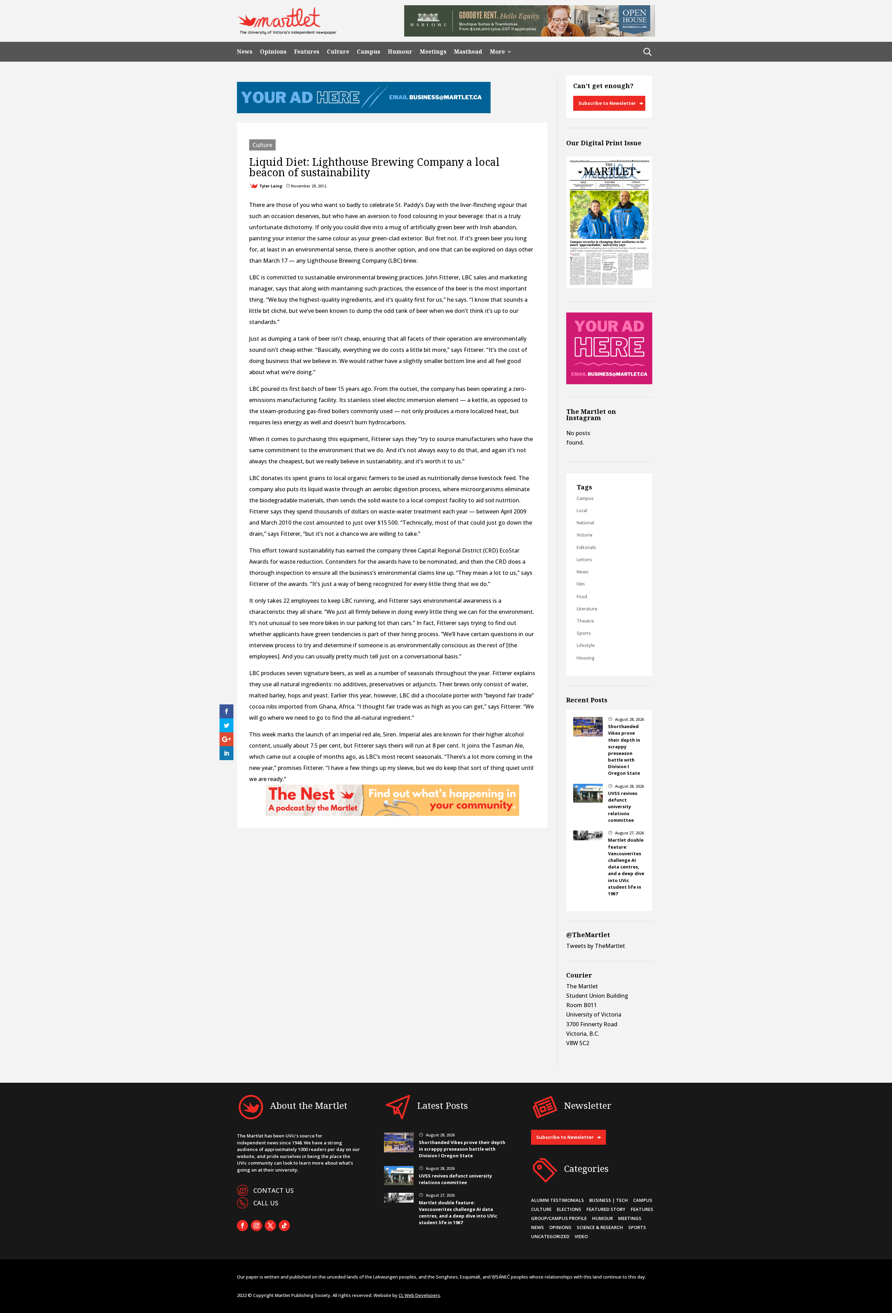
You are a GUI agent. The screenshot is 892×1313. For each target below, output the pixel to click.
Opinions (273, 51)
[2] (392, 814)
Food (582, 596)
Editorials (586, 547)
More (497, 51)
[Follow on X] (270, 1225)
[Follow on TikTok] (284, 1225)
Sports (584, 633)
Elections (569, 1209)
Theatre (585, 621)
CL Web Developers (419, 1295)
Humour (400, 51)
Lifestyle (586, 645)
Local (582, 510)
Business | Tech (608, 1200)
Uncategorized (550, 1236)
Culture (338, 51)
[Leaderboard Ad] (364, 111)
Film (581, 584)
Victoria (584, 535)
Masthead (468, 51)
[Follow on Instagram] (256, 1225)
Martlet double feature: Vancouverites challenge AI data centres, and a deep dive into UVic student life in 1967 (626, 867)
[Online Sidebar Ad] (609, 382)
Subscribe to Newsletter (607, 103)
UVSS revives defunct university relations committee (622, 806)
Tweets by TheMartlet (595, 946)
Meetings (433, 51)
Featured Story (605, 1209)
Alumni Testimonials (557, 1200)
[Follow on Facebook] (242, 1225)
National (585, 522)
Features (306, 51)
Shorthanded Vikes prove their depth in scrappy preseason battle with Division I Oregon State (624, 749)
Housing (585, 658)
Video (581, 1236)
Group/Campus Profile (559, 1218)
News (244, 51)
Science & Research (600, 1227)
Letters (584, 559)
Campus (368, 51)
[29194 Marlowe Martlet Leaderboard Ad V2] (529, 34)
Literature (587, 608)
